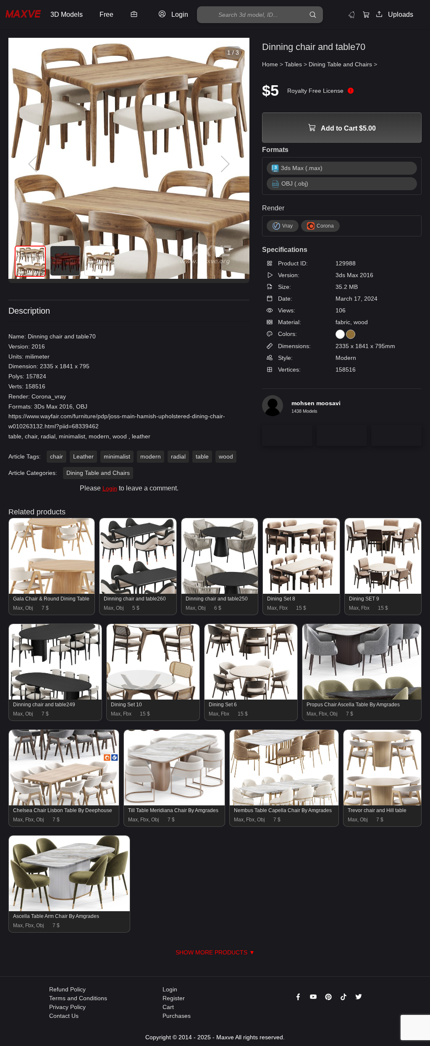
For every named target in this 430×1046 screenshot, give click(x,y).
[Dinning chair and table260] (138, 591)
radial (178, 456)
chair (56, 456)
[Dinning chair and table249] (55, 697)
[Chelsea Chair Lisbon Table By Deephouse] (64, 803)
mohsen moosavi (316, 403)
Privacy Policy (67, 1007)
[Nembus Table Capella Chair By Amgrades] (284, 803)
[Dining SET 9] (383, 591)
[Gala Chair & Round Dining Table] (51, 591)
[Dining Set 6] (251, 697)
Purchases (177, 1015)
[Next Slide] (224, 164)
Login (109, 488)
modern (150, 456)
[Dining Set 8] (301, 591)
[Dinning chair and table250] (219, 591)
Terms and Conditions (78, 998)
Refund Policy (67, 989)
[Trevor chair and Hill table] (382, 803)
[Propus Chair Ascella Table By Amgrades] (361, 697)
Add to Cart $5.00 (348, 128)
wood (226, 456)
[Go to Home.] (23, 15)
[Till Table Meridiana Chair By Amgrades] (174, 803)
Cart (168, 1007)
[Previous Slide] (33, 164)
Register (174, 998)
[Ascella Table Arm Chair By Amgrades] (69, 909)
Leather (83, 456)
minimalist (117, 456)
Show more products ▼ (215, 952)
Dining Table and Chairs (98, 472)
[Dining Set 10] (153, 697)
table (202, 456)
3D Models (66, 14)
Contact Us (64, 1015)
